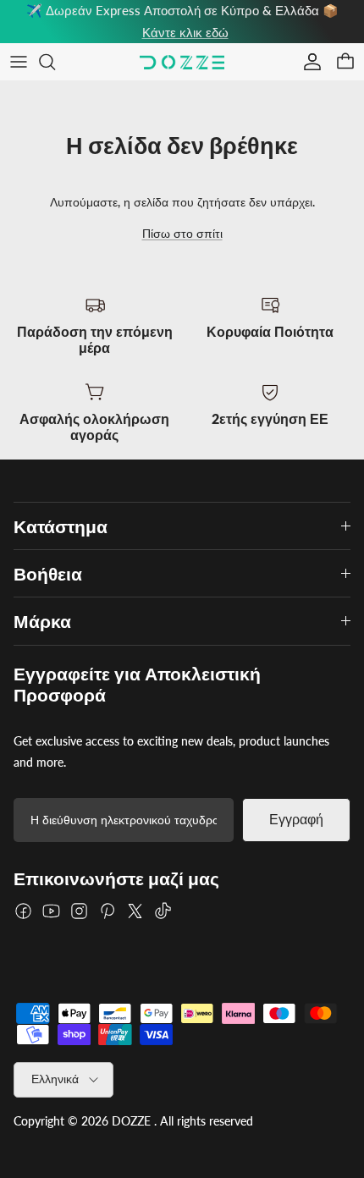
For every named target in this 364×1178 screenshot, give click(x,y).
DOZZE (131, 1121)
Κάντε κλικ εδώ (185, 32)
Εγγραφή (296, 819)
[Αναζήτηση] (55, 61)
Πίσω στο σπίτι (182, 233)
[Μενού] (18, 61)
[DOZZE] (182, 62)
